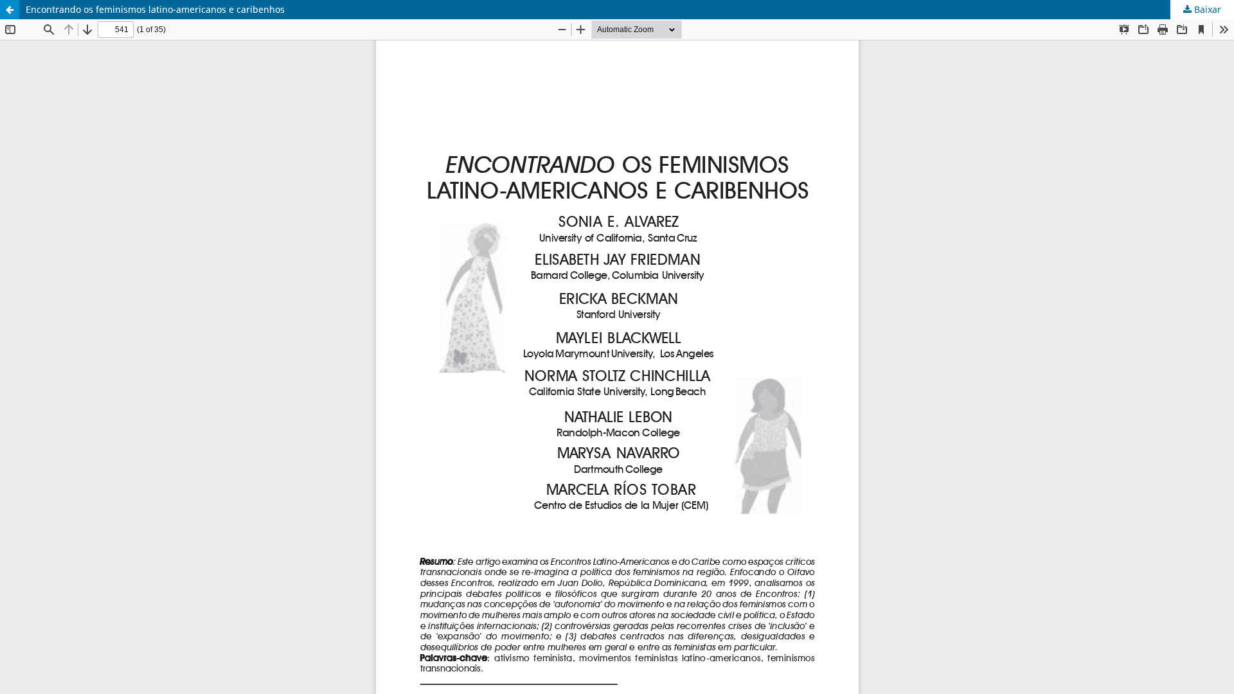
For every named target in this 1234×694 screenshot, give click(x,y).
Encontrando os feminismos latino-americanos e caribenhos (155, 9)
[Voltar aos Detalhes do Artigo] (9, 9)
